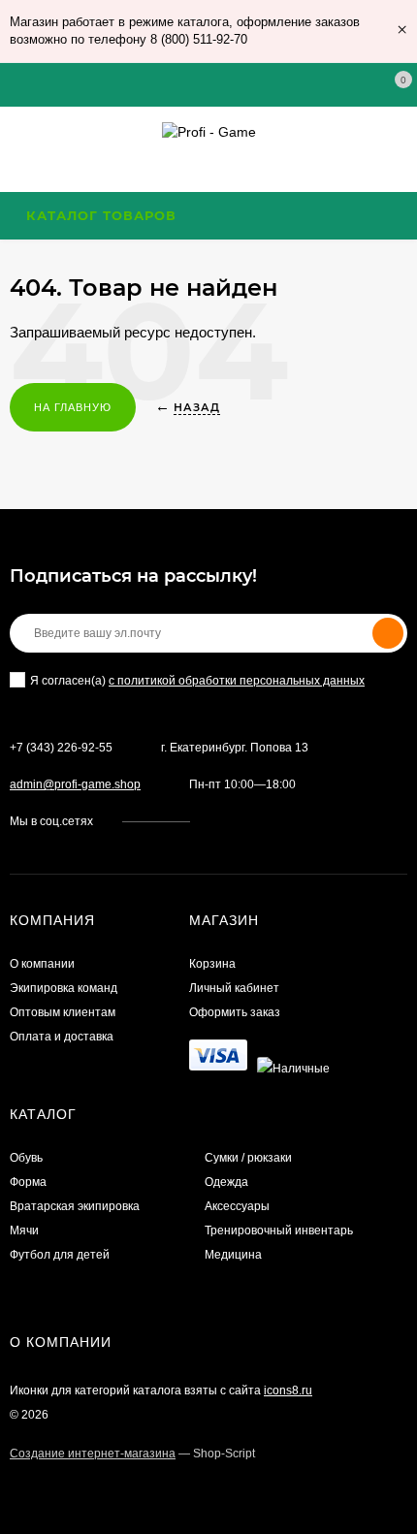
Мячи (24, 1230)
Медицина (233, 1255)
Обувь (26, 1158)
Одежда (226, 1182)
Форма (28, 1182)
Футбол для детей (60, 1255)
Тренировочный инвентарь (279, 1230)
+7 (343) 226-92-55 (61, 747)
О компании (42, 964)
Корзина (212, 964)
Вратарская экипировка (75, 1206)
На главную (73, 407)
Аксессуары (237, 1206)
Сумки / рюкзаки (248, 1158)
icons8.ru (288, 1390)
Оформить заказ (234, 1012)
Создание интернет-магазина (93, 1453)
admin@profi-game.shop (75, 784)
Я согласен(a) (197, 680)
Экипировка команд (63, 988)
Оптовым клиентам (62, 1012)
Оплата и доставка (61, 1036)
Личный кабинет (234, 988)
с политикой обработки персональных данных (237, 680)
